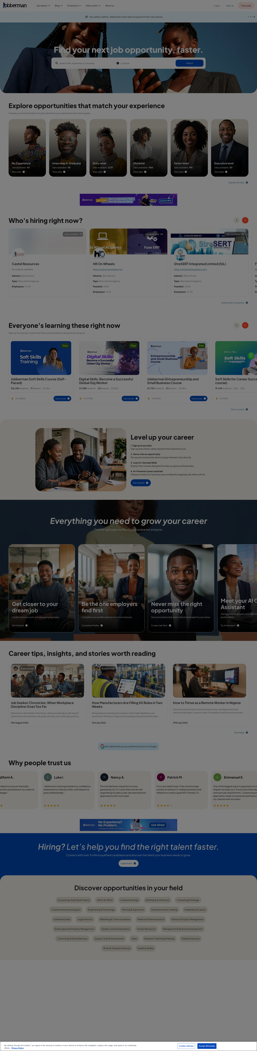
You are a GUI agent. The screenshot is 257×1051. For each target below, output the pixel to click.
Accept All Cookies (207, 1046)
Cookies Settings (186, 1046)
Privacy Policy (18, 1048)
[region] (128, 1046)
